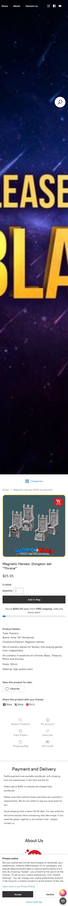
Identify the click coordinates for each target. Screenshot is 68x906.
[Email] (62, 901)
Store (6, 489)
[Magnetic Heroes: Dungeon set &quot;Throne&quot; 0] (34, 526)
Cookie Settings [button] (34, 902)
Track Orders (20, 735)
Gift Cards (47, 746)
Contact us (32, 6)
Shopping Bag (20, 746)
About (16, 6)
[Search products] (60, 102)
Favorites (47, 735)
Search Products (20, 724)
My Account (47, 724)
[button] (13, 689)
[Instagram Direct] (62, 892)
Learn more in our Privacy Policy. (18, 886)
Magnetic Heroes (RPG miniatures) (33, 489)
